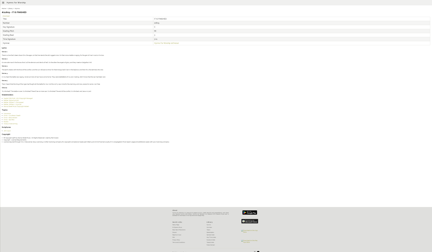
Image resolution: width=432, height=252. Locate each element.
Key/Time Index (211, 237)
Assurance (7, 113)
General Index (210, 235)
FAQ (173, 237)
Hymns (17, 8)
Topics (208, 229)
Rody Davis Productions (178, 229)
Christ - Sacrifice (9, 120)
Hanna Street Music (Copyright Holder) (16, 106)
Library (10, 8)
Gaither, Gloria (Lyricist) (11, 100)
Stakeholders (210, 232)
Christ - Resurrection (10, 117)
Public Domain (211, 245)
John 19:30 (7, 131)
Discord (174, 232)
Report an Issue (176, 235)
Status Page (175, 224)
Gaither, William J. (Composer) (14, 102)
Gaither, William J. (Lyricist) (12, 104)
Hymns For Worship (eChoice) (166, 43)
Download (6, 16)
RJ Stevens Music (177, 227)
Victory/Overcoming (10, 124)
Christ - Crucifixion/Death (12, 115)
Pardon (6, 122)
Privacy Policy (176, 240)
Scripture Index (211, 240)
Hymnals (209, 227)
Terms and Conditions (178, 242)
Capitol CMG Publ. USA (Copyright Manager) (18, 98)
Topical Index (210, 242)
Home (4, 8)
